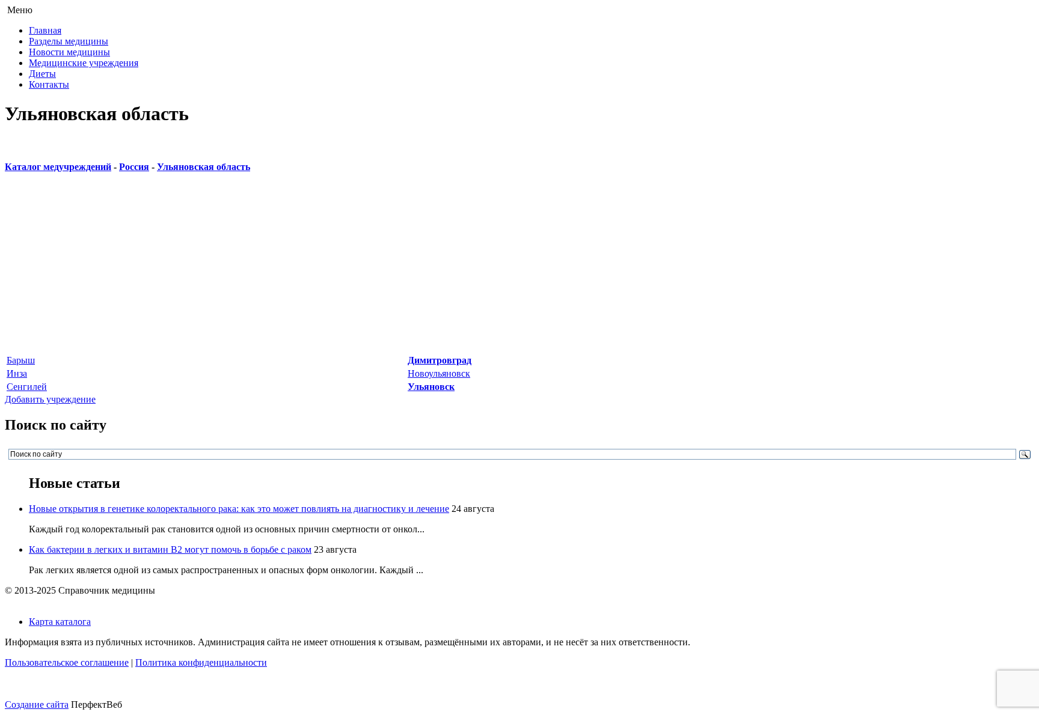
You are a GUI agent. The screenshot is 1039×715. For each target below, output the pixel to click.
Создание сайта (37, 704)
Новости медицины (69, 52)
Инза (17, 373)
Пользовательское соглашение (67, 662)
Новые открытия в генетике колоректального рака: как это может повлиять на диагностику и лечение (239, 509)
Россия (134, 167)
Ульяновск (431, 387)
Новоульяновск (439, 373)
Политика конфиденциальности (201, 662)
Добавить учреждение (50, 399)
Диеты (42, 73)
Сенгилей (27, 387)
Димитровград (439, 360)
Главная (45, 30)
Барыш (21, 360)
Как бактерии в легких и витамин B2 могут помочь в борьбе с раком (170, 549)
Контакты (49, 84)
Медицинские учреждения (83, 63)
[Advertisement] (365, 269)
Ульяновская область (203, 167)
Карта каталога (60, 621)
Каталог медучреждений (58, 167)
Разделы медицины (68, 41)
